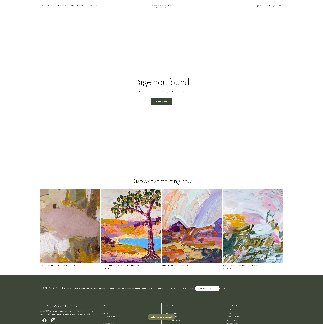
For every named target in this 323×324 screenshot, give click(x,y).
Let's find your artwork (161, 317)
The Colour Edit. (108, 317)
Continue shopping (161, 101)
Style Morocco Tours (173, 310)
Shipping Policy (233, 317)
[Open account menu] (274, 6)
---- (103, 320)
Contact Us (231, 310)
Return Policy (232, 320)
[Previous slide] (44, 226)
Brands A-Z (106, 313)
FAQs (229, 313)
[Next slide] (96, 226)
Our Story (106, 310)
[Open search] (269, 6)
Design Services (171, 313)
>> (223, 288)
